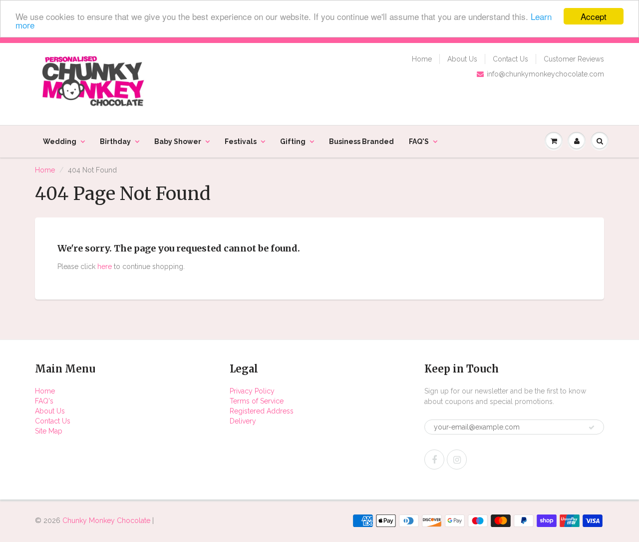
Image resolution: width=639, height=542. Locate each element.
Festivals (241, 142)
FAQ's (44, 401)
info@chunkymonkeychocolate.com (545, 74)
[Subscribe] (591, 428)
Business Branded (361, 142)
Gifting (293, 142)
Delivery (243, 421)
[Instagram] (457, 460)
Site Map (48, 431)
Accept (594, 16)
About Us (462, 59)
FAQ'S (419, 142)
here (104, 266)
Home (422, 59)
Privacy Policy (252, 391)
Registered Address (262, 411)
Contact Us (510, 59)
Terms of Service (257, 401)
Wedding (59, 142)
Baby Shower (177, 142)
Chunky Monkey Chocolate (106, 520)
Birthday (115, 142)
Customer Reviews (574, 59)
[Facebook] (434, 460)
